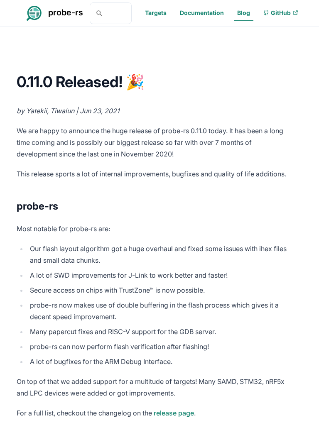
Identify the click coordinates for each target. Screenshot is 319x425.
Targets (156, 12)
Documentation (202, 12)
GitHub (281, 12)
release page (174, 413)
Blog (243, 12)
